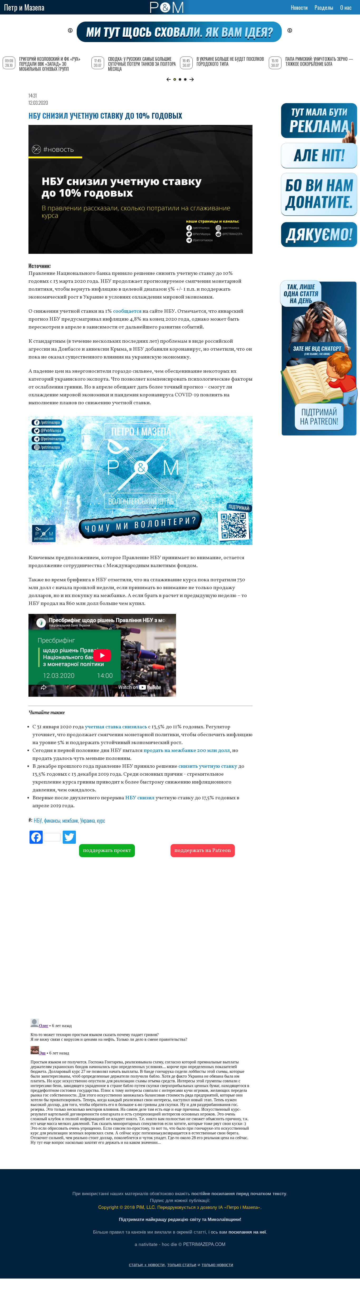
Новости (299, 7)
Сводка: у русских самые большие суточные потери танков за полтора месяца (142, 64)
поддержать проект (107, 850)
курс (101, 820)
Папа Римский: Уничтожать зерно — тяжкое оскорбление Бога (319, 61)
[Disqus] (140, 937)
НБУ (38, 820)
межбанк (70, 820)
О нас (346, 7)
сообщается (127, 311)
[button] (168, 79)
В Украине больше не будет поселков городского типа (230, 61)
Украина (87, 820)
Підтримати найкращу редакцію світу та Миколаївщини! (180, 1219)
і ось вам (237, 1231)
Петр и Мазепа (24, 7)
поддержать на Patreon (202, 850)
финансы (52, 820)
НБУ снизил (139, 798)
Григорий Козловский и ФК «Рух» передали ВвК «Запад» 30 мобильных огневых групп (49, 64)
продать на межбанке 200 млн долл (187, 750)
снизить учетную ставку (207, 766)
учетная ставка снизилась (116, 727)
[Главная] (166, 7)
